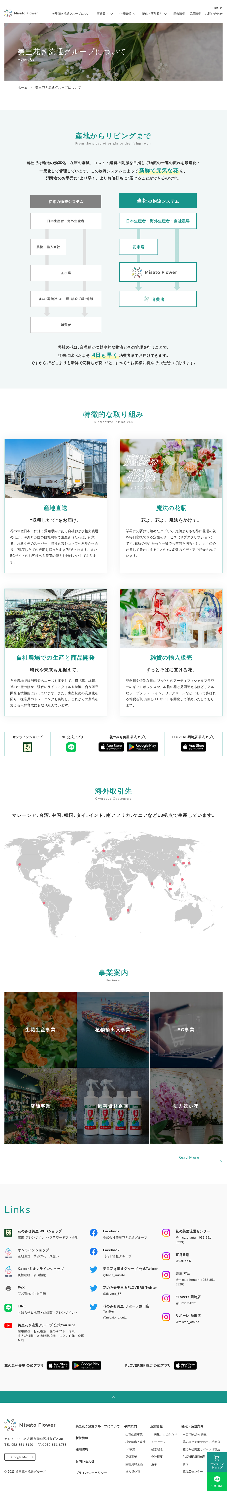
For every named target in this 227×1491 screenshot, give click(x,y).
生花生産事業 (134, 1434)
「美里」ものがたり (164, 1434)
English (218, 7)
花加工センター (193, 1471)
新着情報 (179, 13)
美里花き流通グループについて (72, 13)
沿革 (154, 1464)
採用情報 (195, 13)
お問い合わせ (214, 13)
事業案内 (102, 13)
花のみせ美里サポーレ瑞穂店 (201, 1449)
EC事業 (130, 1449)
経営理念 (157, 1449)
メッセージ (158, 1441)
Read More (188, 1157)
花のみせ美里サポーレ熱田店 (201, 1441)
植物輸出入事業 (135, 1441)
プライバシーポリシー (91, 1473)
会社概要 (157, 1456)
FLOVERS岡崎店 (194, 1456)
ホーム (22, 87)
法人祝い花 (132, 1471)
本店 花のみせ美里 (195, 1434)
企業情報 (125, 13)
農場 (185, 1464)
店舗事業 (131, 1456)
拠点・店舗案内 (152, 13)
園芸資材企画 (134, 1464)
